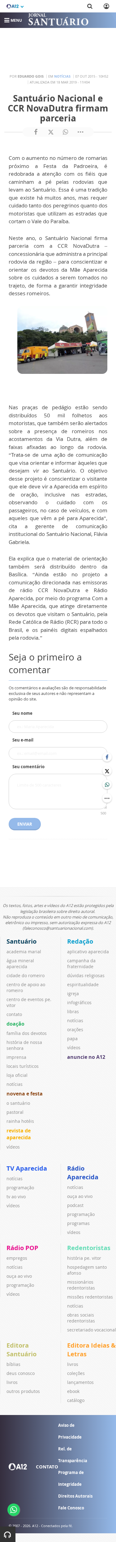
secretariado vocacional (91, 1330)
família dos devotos (26, 1033)
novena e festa (24, 1093)
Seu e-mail (22, 740)
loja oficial (17, 1075)
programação (20, 1188)
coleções (76, 1373)
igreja (73, 993)
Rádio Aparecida (82, 1172)
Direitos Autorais (75, 1496)
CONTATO (47, 1466)
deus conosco (20, 1373)
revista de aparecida (18, 1134)
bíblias (13, 1364)
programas (78, 1223)
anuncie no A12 (86, 1057)
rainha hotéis (20, 1121)
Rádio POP (22, 1248)
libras (73, 1011)
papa (72, 1038)
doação (15, 1023)
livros (12, 1382)
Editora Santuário (21, 1349)
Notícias (62, 76)
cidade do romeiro (25, 975)
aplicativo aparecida (88, 952)
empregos (16, 1258)
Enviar (24, 824)
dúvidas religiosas (86, 975)
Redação (80, 941)
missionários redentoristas (81, 1285)
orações (75, 1029)
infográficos (79, 1002)
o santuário (18, 1103)
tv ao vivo (16, 1197)
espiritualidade (83, 984)
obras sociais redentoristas (81, 1318)
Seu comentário (28, 766)
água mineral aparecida (20, 963)
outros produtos (23, 1391)
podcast (75, 1205)
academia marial (23, 952)
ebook (73, 1391)
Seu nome (22, 713)
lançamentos (80, 1382)
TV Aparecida (26, 1168)
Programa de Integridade (71, 1478)
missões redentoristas (90, 1297)
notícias (14, 1084)
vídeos (13, 1147)
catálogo (75, 1400)
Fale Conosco (71, 1508)
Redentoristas (88, 1248)
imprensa (16, 1057)
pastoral (15, 1112)
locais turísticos (22, 1066)
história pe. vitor (84, 1258)
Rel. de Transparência (72, 1454)
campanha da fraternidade (81, 963)
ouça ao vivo (79, 1196)
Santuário (21, 941)
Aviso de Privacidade (70, 1431)
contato (14, 1014)
